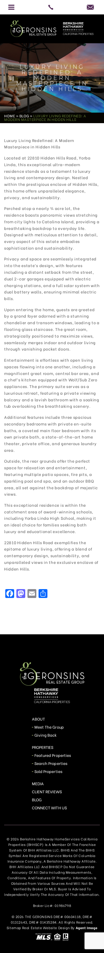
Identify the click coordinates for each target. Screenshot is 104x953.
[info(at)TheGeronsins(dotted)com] (92, 7)
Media (38, 783)
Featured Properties (52, 755)
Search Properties (50, 763)
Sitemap (14, 927)
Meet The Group (49, 727)
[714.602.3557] (52, 7)
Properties (43, 747)
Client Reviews (47, 791)
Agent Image (87, 927)
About (38, 719)
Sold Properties (48, 771)
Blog (37, 799)
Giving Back (45, 735)
